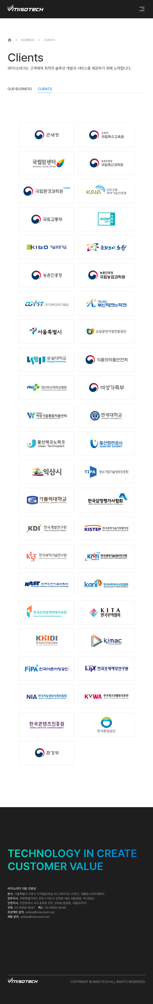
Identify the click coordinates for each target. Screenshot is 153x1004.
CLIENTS (45, 89)
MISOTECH (26, 7)
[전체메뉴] (141, 9)
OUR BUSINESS (20, 89)
